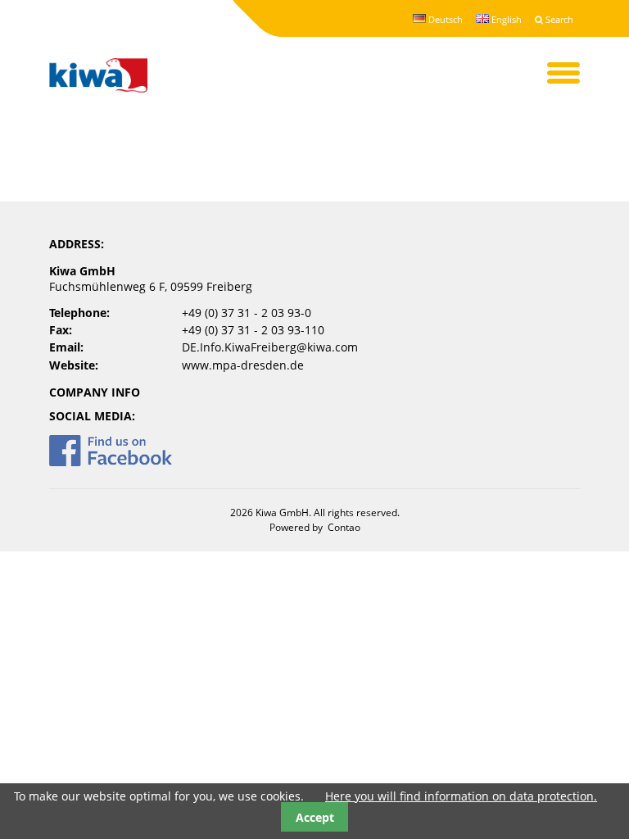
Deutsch (444, 19)
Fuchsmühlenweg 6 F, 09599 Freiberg (150, 286)
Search (558, 19)
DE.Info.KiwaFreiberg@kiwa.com (270, 347)
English (505, 19)
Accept (315, 817)
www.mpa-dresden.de (243, 365)
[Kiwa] (98, 76)
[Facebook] (110, 461)
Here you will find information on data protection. (461, 796)
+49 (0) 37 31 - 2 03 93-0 (246, 312)
